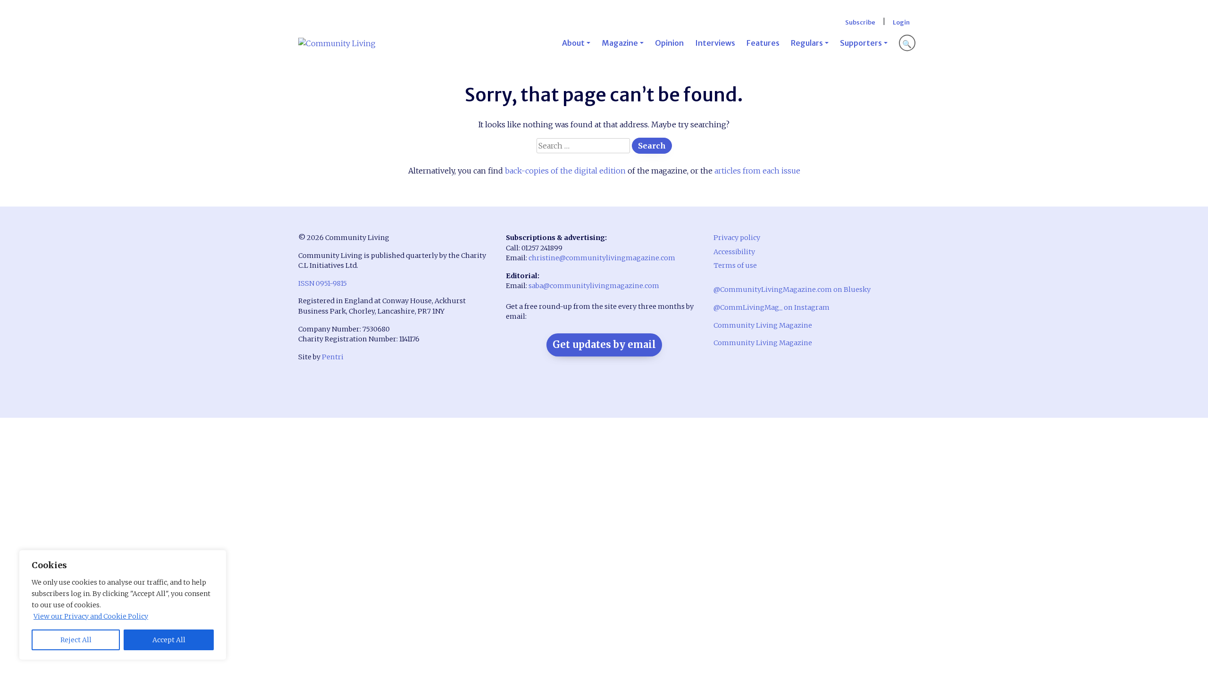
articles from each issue (757, 170)
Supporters (861, 43)
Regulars (807, 43)
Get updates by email (604, 344)
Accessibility (734, 252)
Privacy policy (736, 237)
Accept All (168, 640)
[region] (122, 605)
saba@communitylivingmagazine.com (593, 286)
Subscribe (860, 22)
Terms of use (735, 265)
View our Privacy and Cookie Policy (91, 616)
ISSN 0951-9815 (322, 283)
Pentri (333, 357)
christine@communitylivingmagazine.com (601, 258)
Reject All (76, 640)
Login (901, 22)
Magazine (620, 43)
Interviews (715, 43)
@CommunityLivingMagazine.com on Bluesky (792, 289)
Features (763, 43)
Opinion (669, 43)
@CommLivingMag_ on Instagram (771, 307)
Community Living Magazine (762, 325)
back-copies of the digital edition (565, 170)
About (573, 43)
